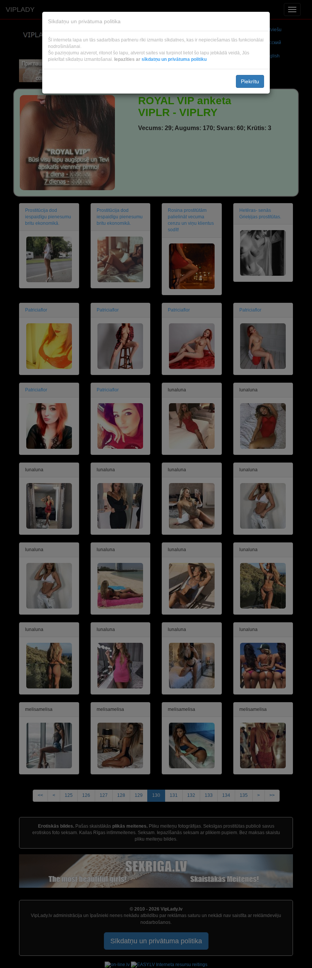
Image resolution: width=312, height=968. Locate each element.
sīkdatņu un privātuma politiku (174, 59)
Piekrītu (250, 81)
